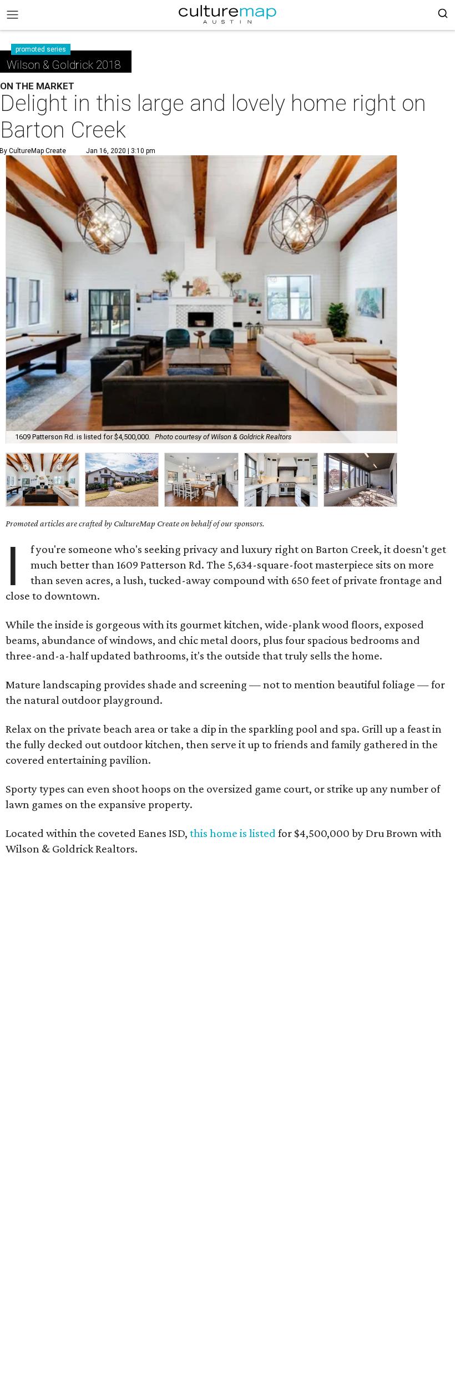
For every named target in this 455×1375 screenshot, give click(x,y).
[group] (42, 480)
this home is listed (233, 833)
